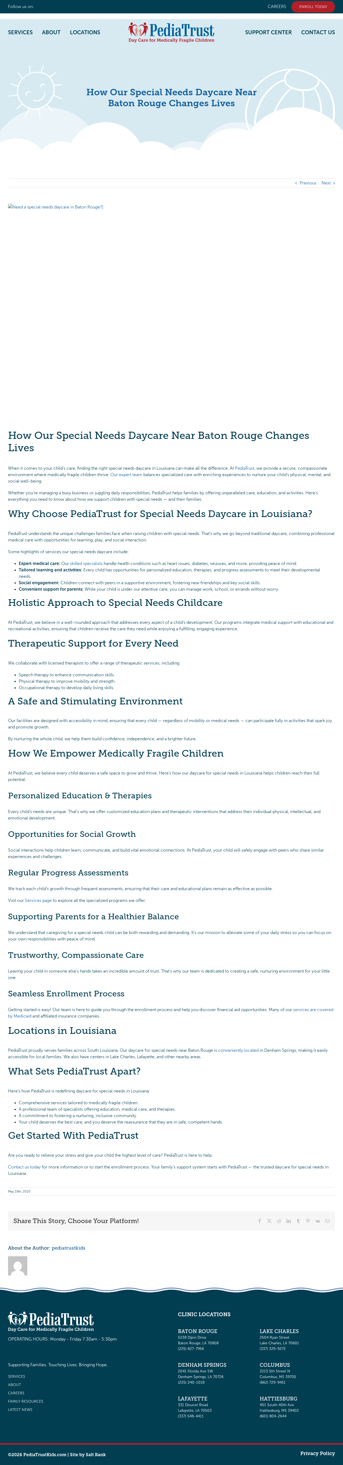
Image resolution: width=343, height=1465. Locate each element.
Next (326, 183)
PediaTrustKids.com (44, 1454)
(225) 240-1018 (191, 1382)
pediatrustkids (68, 1248)
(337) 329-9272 (273, 1349)
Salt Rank (96, 1454)
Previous (308, 183)
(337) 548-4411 (191, 1416)
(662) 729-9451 (273, 1382)
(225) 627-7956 (191, 1349)
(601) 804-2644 (273, 1416)
